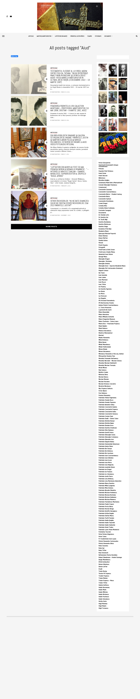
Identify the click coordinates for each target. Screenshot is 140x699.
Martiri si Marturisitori (105, 333)
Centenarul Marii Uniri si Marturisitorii (110, 182)
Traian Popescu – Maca (106, 580)
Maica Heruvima (104, 314)
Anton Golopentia (104, 163)
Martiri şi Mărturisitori (44, 36)
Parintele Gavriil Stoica (106, 432)
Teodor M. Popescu (105, 573)
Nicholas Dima (103, 374)
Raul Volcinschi (103, 553)
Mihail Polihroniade (105, 347)
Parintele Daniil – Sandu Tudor (108, 418)
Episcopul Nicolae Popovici (107, 233)
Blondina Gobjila (104, 180)
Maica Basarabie (104, 312)
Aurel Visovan (103, 175)
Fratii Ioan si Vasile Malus (107, 252)
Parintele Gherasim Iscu (106, 439)
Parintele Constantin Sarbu (107, 411)
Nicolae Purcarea (104, 381)
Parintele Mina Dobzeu (106, 488)
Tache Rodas (103, 571)
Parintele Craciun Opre (106, 416)
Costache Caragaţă (105, 210)
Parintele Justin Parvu (106, 476)
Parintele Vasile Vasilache (107, 525)
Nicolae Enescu (103, 377)
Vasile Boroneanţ (104, 587)
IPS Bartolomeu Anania (106, 303)
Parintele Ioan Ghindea (106, 458)
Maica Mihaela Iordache (106, 317)
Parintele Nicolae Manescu (107, 499)
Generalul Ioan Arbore (106, 254)
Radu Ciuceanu (103, 546)
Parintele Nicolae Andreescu (108, 492)
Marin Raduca (103, 328)
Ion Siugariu (102, 298)
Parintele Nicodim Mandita (107, 490)
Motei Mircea (103, 368)
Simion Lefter (103, 566)
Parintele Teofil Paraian (106, 518)
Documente (107, 36)
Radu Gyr (101, 548)
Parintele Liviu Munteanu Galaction (110, 481)
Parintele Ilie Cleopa (105, 448)
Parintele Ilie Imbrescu (106, 451)
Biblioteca (102, 178)
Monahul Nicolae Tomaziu (107, 365)
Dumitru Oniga (103, 226)
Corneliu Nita (103, 206)
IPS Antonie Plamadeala (106, 300)
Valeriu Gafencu (104, 585)
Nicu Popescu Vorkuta (105, 388)
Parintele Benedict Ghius (106, 405)
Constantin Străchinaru (106, 201)
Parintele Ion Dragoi (105, 469)
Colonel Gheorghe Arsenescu (108, 185)
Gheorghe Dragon (104, 259)
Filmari (101, 243)
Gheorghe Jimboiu (104, 263)
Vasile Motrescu (104, 594)
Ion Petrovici (103, 296)
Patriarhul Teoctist (105, 532)
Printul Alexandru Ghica (106, 543)
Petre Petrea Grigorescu (106, 534)
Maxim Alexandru (104, 337)
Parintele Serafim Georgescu (108, 511)
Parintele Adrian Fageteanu (107, 398)
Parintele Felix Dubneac (106, 430)
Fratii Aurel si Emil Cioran (107, 250)
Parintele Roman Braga (106, 509)
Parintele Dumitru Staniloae (108, 428)
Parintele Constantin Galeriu (108, 407)
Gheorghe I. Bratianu (105, 261)
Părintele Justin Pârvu (77, 36)
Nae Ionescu (102, 370)
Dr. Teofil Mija (103, 219)
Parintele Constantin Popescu (108, 409)
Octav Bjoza (103, 391)
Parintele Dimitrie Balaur (107, 421)
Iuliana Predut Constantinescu (108, 305)
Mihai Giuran (102, 342)
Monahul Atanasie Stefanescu (108, 358)
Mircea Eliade (103, 349)
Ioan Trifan (102, 284)
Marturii (101, 335)
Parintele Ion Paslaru (105, 472)
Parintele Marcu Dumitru (106, 483)
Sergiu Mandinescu (104, 560)
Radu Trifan (102, 550)
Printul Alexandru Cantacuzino (108, 541)
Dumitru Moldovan (105, 224)
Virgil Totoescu (103, 608)
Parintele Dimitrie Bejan (106, 423)
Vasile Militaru (103, 592)
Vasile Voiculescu (104, 599)
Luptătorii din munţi (61, 36)
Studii (100, 569)
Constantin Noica (104, 196)
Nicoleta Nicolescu (105, 386)
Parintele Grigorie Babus (106, 442)
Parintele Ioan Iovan (105, 460)
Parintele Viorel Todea (106, 527)
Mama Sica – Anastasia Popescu (109, 324)
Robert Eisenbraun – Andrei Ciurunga (110, 557)
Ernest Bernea (103, 236)
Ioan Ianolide (103, 275)
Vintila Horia (103, 601)
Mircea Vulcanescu (104, 351)
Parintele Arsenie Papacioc (107, 402)
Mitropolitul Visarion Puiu (107, 356)
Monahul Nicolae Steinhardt (108, 363)
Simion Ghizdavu (104, 564)
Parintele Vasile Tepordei (107, 522)
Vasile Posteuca (104, 596)
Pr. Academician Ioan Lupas (107, 539)
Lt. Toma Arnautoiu (105, 307)
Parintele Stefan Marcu (106, 516)
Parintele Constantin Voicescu (108, 414)
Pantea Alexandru (104, 395)
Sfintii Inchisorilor (104, 562)
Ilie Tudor (102, 273)
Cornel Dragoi (103, 203)
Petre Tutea (102, 536)
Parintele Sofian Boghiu (106, 513)
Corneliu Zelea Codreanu (106, 208)
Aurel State (102, 173)
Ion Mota (101, 293)
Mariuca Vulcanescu (105, 331)
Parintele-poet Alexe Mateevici (109, 529)
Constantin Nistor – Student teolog (110, 194)
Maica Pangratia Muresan (107, 319)
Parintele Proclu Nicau (106, 506)
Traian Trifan (103, 583)
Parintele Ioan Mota (105, 462)
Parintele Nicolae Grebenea (107, 497)
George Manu (103, 257)
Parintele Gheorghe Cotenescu (108, 437)
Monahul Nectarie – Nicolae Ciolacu (110, 361)
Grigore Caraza (103, 270)
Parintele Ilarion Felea (106, 446)
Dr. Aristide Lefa (104, 215)
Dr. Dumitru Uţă (103, 217)
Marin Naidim (103, 326)
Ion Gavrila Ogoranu (105, 289)
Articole (31, 36)
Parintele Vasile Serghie (106, 520)
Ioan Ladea (102, 277)
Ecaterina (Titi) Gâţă (105, 229)
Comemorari (102, 187)
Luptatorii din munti (105, 310)
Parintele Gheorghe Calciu (107, 435)
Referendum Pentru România (108, 555)
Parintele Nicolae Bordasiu (107, 495)
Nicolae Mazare (104, 379)
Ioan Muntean (103, 280)
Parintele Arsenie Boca (106, 400)
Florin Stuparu (103, 245)
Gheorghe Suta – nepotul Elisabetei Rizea (112, 266)
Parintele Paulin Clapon (106, 504)
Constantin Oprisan (105, 199)
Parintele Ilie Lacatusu (106, 453)
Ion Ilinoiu (102, 291)
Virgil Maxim (102, 606)
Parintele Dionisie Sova (106, 425)
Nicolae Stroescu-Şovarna (107, 384)
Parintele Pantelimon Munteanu (109, 502)
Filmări (89, 36)
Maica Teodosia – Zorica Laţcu (108, 321)
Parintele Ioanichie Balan (107, 467)
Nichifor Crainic (103, 372)
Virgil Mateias (103, 604)
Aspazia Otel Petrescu (106, 171)
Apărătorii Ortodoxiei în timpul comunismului (108, 165)
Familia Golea (103, 240)
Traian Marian (103, 578)
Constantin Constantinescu (107, 192)
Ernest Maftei (103, 238)
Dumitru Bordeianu (105, 222)
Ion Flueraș (102, 287)
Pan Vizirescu (103, 393)
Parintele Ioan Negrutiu (106, 465)
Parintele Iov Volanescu (106, 474)
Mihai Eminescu (103, 340)
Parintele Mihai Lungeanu (107, 486)
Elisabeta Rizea (104, 231)
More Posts (51, 226)
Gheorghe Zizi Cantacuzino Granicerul (111, 268)
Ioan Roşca (102, 282)
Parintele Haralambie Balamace (109, 444)
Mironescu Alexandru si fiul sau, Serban (111, 354)
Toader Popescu (104, 576)
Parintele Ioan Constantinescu (108, 455)
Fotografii (98, 36)
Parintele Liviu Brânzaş (106, 479)
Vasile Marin (102, 590)
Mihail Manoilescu (104, 344)
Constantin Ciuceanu (105, 189)
